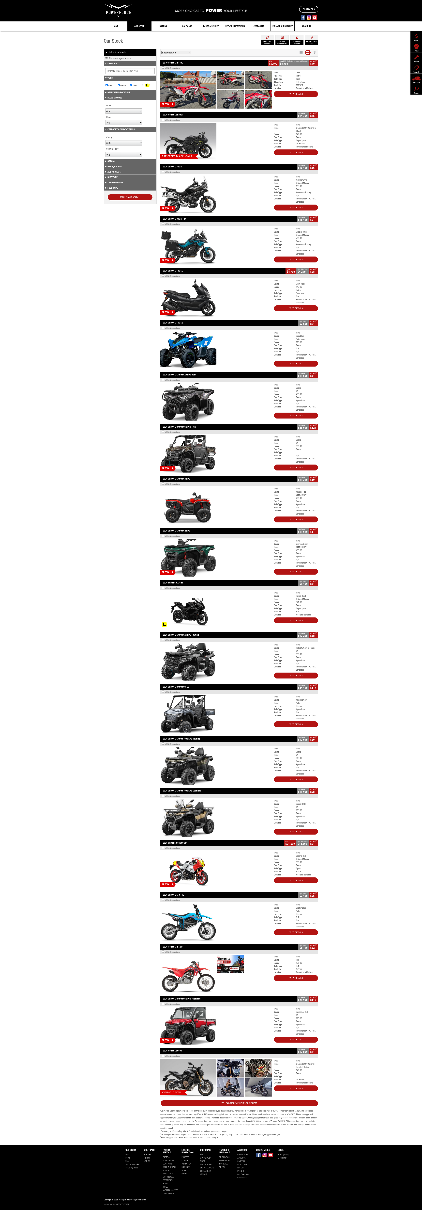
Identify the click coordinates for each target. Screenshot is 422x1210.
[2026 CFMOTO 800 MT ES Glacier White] (216, 246)
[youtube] (314, 17)
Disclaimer (282, 1158)
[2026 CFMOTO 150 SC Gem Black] (216, 298)
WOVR (183, 1170)
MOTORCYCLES (206, 1164)
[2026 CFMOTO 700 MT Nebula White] (216, 194)
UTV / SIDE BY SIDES (205, 1159)
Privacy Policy (283, 1154)
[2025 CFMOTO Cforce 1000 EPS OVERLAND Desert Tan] (216, 818)
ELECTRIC (148, 1154)
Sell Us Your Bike (132, 1164)
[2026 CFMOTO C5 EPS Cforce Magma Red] (216, 506)
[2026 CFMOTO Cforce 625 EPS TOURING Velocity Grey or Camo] (216, 662)
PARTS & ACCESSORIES (168, 1159)
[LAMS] (148, 85)
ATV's (202, 1154)
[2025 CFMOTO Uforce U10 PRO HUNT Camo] (216, 454)
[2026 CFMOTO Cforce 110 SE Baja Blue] (216, 350)
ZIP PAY (222, 1167)
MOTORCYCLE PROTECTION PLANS (168, 1180)
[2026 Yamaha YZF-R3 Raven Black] (216, 610)
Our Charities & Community (243, 1176)
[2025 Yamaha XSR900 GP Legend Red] (216, 870)
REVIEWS (240, 1168)
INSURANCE (223, 1164)
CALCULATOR (224, 1157)
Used (134, 85)
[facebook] (303, 17)
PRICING (184, 1174)
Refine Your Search (116, 52)
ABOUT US (241, 1158)
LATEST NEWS (242, 1164)
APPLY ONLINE (224, 1160)
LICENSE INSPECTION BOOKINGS (186, 1163)
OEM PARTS (167, 1164)
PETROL (147, 1158)
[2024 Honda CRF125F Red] (216, 974)
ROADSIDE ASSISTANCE (168, 1172)
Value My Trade (131, 1168)
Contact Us (309, 9)
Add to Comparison (172, 68)
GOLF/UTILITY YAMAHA (205, 1173)
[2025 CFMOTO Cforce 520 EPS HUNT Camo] (216, 402)
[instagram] (309, 17)
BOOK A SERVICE (169, 1167)
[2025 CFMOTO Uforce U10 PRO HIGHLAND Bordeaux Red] (216, 1026)
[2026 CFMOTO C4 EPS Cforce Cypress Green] (216, 558)
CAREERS (241, 1161)
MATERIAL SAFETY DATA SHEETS (170, 1192)
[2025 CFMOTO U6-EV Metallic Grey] (216, 714)
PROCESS (185, 1157)
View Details (296, 94)
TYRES (165, 1187)
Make (108, 105)
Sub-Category (112, 148)
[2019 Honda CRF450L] (216, 90)
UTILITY (147, 1161)
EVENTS (240, 1171)
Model (109, 117)
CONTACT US (242, 1154)
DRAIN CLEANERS (207, 1168)
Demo (123, 85)
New (110, 85)
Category (110, 137)
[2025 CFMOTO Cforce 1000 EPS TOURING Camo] (216, 766)
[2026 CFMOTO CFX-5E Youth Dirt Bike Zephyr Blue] (216, 922)
